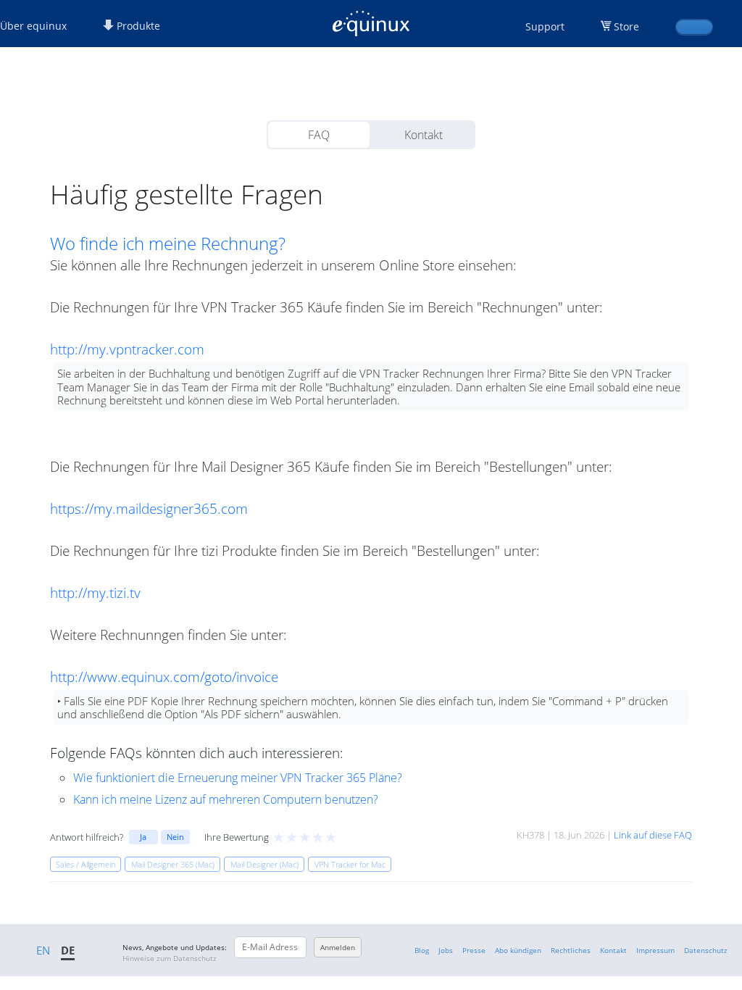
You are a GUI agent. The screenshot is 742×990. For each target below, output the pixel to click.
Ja (143, 836)
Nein (175, 836)
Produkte (137, 26)
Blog (421, 950)
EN (43, 950)
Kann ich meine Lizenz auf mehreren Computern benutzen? (225, 799)
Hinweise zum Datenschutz (169, 958)
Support (544, 26)
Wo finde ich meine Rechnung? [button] (167, 243)
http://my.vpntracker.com (127, 349)
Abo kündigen (518, 950)
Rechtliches (571, 950)
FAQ (319, 135)
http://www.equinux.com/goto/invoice (164, 676)
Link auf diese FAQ (653, 834)
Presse (473, 950)
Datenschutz (706, 950)
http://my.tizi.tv (95, 592)
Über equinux (33, 26)
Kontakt (423, 135)
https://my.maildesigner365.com (149, 508)
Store (626, 26)
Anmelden (337, 947)
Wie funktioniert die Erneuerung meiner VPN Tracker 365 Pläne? (237, 778)
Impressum (655, 950)
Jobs (445, 950)
